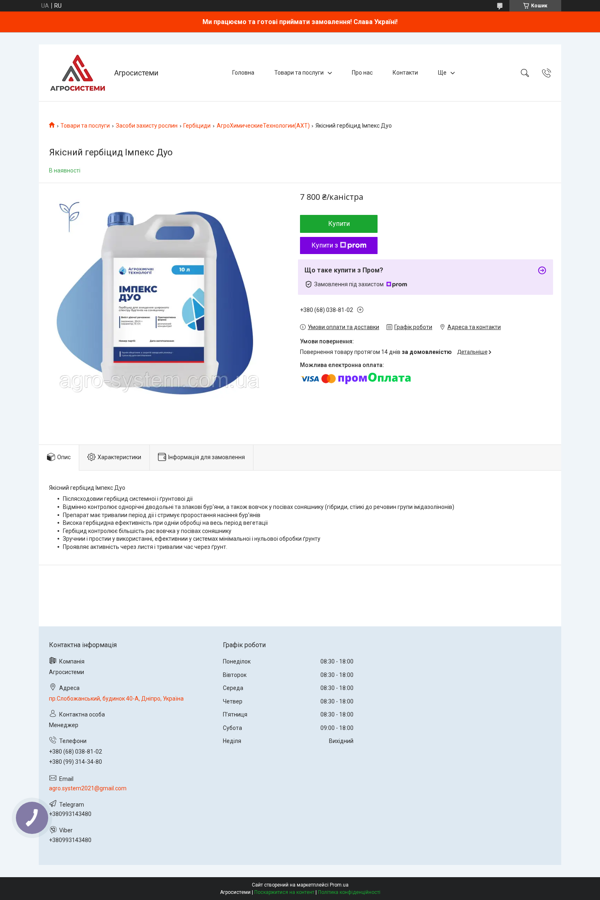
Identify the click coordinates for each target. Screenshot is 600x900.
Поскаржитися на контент (284, 892)
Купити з (324, 245)
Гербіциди (197, 125)
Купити (339, 224)
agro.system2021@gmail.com (88, 788)
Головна (243, 72)
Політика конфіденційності (349, 892)
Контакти (405, 72)
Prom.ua (339, 885)
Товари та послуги (299, 72)
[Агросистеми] (77, 73)
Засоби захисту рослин (147, 125)
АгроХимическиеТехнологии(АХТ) (263, 125)
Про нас (362, 72)
